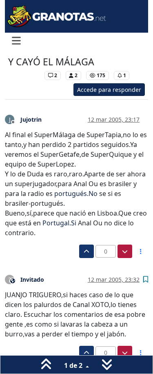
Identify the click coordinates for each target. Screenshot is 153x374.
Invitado (32, 279)
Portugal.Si (59, 222)
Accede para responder (109, 90)
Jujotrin (31, 119)
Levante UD (24, 75)
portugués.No (76, 193)
